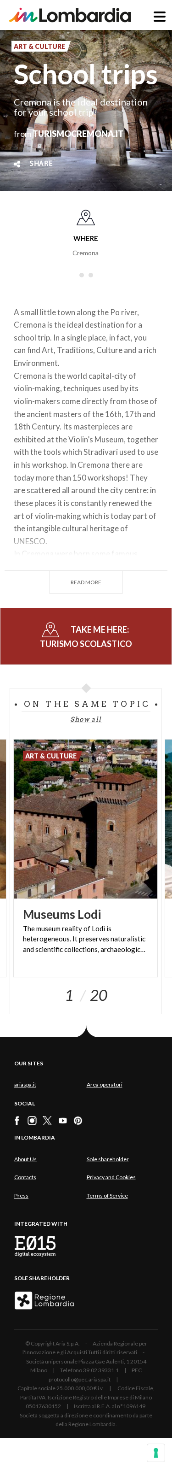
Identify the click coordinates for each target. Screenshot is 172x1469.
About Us (25, 1159)
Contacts (25, 1177)
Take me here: (86, 636)
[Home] (70, 15)
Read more (86, 582)
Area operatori (104, 1084)
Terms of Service (107, 1195)
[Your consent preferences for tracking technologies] (156, 1453)
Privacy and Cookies (111, 1177)
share (41, 164)
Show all (85, 719)
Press (21, 1195)
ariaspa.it (25, 1084)
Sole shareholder (108, 1159)
